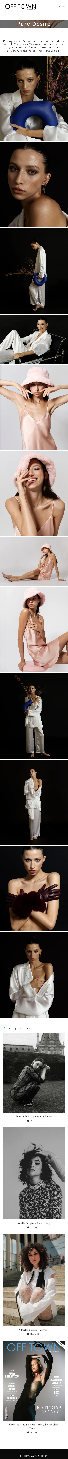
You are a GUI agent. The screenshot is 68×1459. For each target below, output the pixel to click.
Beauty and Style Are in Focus (34, 1116)
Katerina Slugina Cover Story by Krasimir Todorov (34, 1426)
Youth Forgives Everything (34, 1223)
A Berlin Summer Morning (34, 1330)
